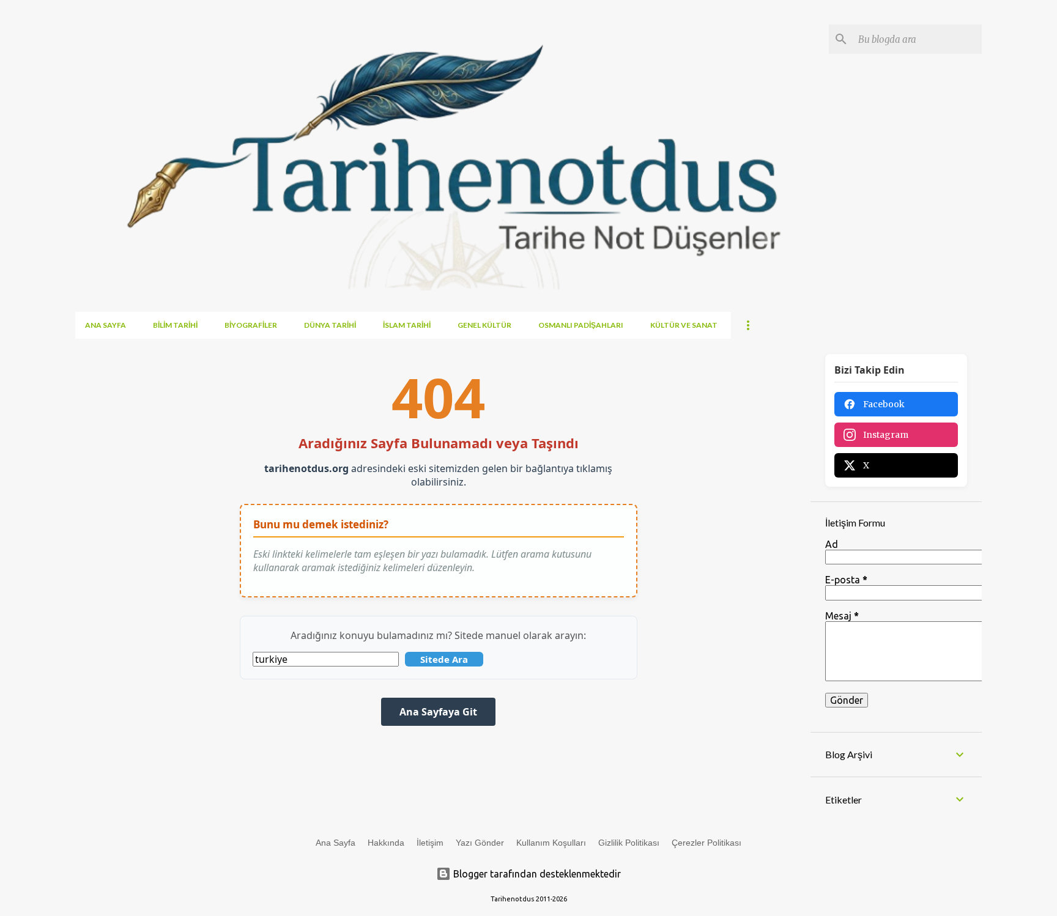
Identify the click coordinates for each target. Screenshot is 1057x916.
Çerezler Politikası (706, 843)
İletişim (430, 843)
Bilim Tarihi (175, 325)
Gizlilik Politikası (628, 843)
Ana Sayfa (105, 325)
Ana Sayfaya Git (438, 711)
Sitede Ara (444, 659)
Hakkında (386, 843)
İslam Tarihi (407, 325)
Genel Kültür (484, 325)
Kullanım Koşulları (551, 843)
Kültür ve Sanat (684, 325)
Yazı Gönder (480, 843)
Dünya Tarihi (330, 325)
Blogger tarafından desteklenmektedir (536, 873)
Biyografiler (250, 325)
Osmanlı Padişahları (580, 325)
